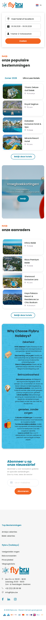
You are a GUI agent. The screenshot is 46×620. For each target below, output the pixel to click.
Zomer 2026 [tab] (11, 78)
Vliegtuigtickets (8, 564)
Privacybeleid (7, 560)
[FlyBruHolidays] (12, 5)
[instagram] (15, 599)
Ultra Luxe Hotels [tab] (31, 78)
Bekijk (23, 198)
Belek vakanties (8, 536)
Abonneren (23, 491)
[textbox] (39, 5)
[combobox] (39, 5)
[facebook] (3, 599)
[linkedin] (8, 599)
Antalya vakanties (9, 532)
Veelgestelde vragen (11, 551)
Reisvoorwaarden (9, 556)
